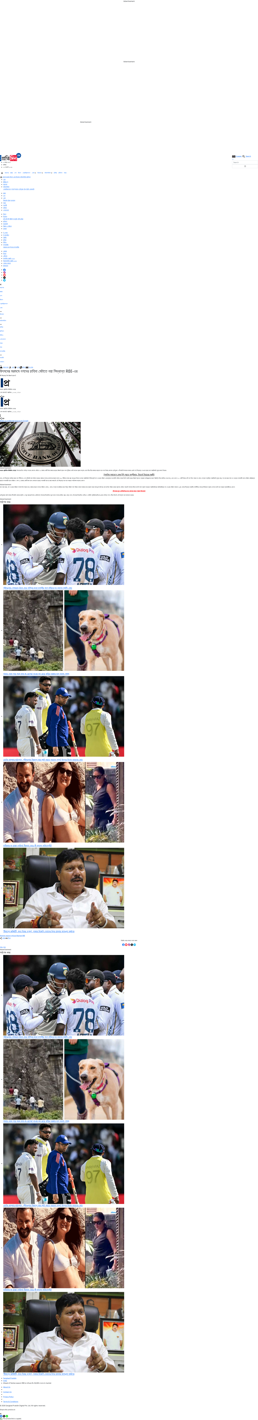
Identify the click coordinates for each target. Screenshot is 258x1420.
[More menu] (256, 173)
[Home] (10, 157)
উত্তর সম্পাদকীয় (14, 247)
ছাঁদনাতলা (5, 266)
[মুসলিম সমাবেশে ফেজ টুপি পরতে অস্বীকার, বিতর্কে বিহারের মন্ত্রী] (129, 474)
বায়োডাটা (5, 224)
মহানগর (7, 173)
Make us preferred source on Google (14, 421)
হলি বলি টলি (6, 219)
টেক (25, 189)
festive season (5, 936)
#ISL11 (5, 182)
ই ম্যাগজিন (6, 235)
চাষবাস (5, 229)
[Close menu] (0, 284)
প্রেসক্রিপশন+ (26, 173)
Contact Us (7, 1392)
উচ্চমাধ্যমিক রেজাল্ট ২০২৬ (10, 261)
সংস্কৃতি (15, 219)
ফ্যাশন (16, 189)
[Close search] (233, 159)
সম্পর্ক (13, 189)
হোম (4, 179)
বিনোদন (39, 173)
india (5, 1381)
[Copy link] (3, 396)
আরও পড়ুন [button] (3, 947)
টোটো (27, 189)
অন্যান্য (13, 200)
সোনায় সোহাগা (7, 263)
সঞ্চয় (65, 173)
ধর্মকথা (5, 208)
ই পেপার (5, 233)
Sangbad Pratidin (9, 1378)
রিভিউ (11, 219)
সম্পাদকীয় (5, 245)
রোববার (5, 251)
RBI (23, 936)
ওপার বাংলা (6, 210)
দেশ (15, 173)
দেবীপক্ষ (5, 256)
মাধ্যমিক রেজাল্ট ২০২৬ (9, 258)
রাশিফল (60, 173)
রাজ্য (11, 173)
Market (19, 936)
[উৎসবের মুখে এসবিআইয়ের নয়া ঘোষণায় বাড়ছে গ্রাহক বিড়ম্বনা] (129, 491)
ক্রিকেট (5, 200)
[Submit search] (245, 166)
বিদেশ (19, 173)
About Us (6, 1387)
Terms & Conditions (10, 1401)
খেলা (33, 173)
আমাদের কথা (6, 247)
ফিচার (4, 253)
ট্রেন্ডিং (5, 237)
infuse (13, 936)
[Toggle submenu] (1, 311)
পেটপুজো (21, 189)
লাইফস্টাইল (48, 173)
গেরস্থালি (31, 189)
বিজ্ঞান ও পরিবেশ (7, 226)
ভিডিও (5, 242)
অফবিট (5, 205)
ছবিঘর (55, 173)
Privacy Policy (8, 1397)
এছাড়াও (2, 362)
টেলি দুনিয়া (20, 219)
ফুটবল (8, 200)
